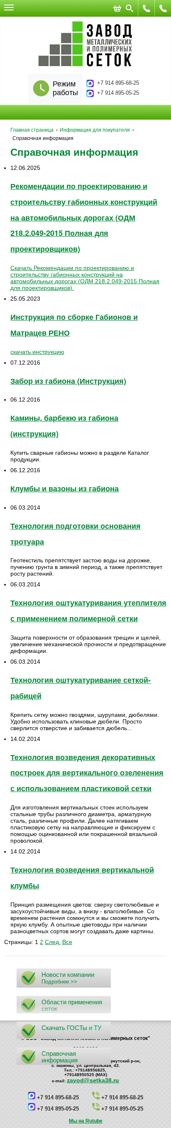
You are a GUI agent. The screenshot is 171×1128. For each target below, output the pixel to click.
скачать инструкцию (37, 351)
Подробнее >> (59, 981)
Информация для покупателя (95, 130)
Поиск (129, 8)
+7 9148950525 (146, 8)
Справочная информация (74, 152)
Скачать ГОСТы (64, 1027)
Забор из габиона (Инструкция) (68, 380)
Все (67, 942)
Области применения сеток (72, 1005)
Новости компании (68, 974)
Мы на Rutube (86, 1121)
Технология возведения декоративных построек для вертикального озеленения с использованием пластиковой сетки (87, 773)
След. (53, 942)
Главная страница (32, 130)
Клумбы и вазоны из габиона (64, 488)
